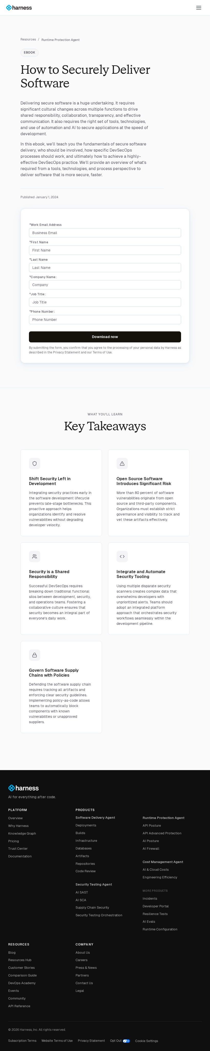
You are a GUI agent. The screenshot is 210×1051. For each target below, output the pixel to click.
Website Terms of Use (57, 1041)
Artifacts (82, 856)
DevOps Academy (22, 983)
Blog (12, 952)
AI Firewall (151, 848)
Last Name (38, 259)
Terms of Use (102, 352)
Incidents (150, 898)
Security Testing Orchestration (99, 915)
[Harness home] (21, 7)
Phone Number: (42, 311)
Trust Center (18, 848)
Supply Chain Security (92, 907)
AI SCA (81, 900)
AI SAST (82, 892)
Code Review (86, 871)
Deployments (86, 825)
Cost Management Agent (163, 862)
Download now (105, 337)
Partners (82, 975)
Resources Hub (20, 960)
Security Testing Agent (94, 884)
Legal (80, 991)
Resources (28, 39)
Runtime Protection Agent (163, 818)
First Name (38, 242)
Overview (15, 818)
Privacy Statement (66, 352)
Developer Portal (156, 906)
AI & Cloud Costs (156, 869)
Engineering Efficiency (160, 877)
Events (13, 991)
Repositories (85, 864)
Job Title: (37, 294)
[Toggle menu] (199, 8)
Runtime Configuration (160, 929)
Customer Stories (21, 968)
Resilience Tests (155, 914)
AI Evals (149, 921)
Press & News (86, 968)
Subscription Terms (22, 1041)
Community (17, 998)
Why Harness (18, 826)
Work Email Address (45, 225)
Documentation (20, 856)
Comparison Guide (22, 975)
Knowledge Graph (22, 833)
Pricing (13, 841)
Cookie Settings (146, 1041)
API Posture (152, 825)
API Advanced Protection (162, 833)
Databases (84, 848)
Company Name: (43, 277)
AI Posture (151, 841)
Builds (80, 833)
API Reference (19, 1006)
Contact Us (84, 983)
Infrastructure (86, 841)
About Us (83, 952)
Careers (82, 960)
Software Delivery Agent (95, 817)
